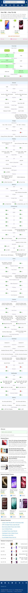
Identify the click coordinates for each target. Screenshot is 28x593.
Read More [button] (25, 18)
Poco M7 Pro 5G (22, 511)
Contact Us (3, 591)
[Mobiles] (14, 5)
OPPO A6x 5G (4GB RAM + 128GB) (13, 511)
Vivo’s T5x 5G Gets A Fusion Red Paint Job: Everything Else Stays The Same (18, 441)
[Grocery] (26, 5)
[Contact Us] (1, 583)
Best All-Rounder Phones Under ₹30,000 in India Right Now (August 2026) (17, 449)
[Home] (2, 5)
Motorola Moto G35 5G (4, 511)
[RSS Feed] (23, 583)
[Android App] (26, 583)
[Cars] (22, 5)
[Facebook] (5, 583)
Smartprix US (3, 586)
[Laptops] (18, 5)
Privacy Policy (10, 591)
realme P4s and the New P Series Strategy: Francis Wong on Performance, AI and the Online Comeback (16, 466)
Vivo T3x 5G (17, 30)
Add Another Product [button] (14, 36)
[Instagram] (15, 583)
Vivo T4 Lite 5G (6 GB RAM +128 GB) (13, 490)
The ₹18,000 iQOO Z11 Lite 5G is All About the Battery (17, 457)
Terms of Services (18, 591)
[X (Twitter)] (8, 583)
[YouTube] (12, 583)
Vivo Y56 (2, 30)
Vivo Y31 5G (21, 489)
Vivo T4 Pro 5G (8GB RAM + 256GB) (4, 490)
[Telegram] (19, 583)
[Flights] (10, 5)
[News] (6, 5)
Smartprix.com (11, 589)
